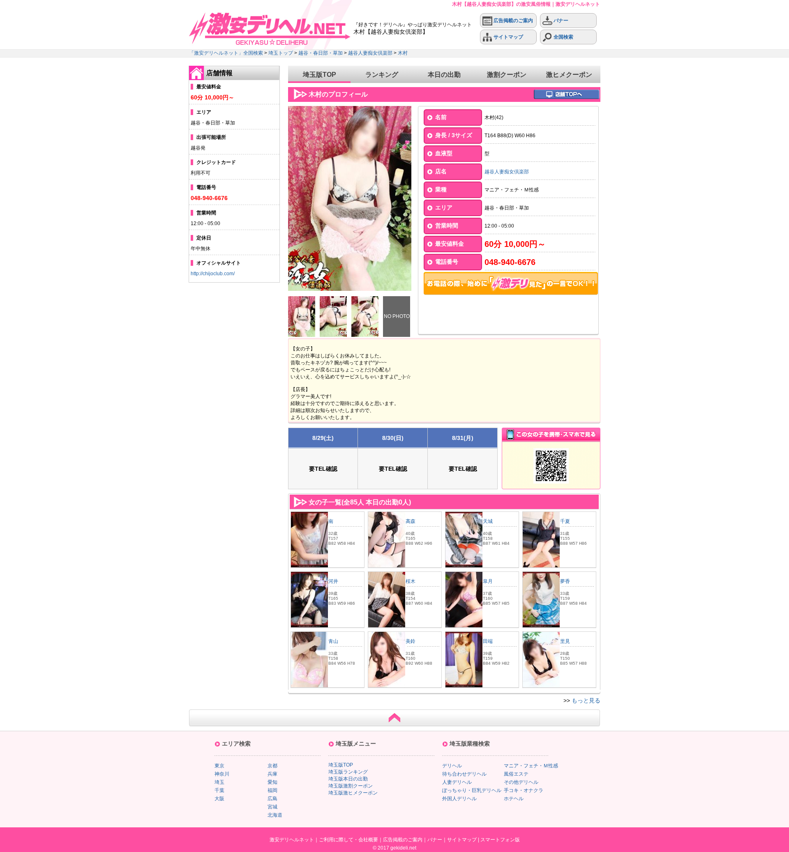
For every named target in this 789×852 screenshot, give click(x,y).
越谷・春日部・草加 (320, 53)
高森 (410, 521)
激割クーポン (506, 74)
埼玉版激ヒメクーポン (353, 793)
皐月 (488, 581)
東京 (219, 766)
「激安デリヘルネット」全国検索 (226, 53)
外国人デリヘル (459, 798)
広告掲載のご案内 (512, 20)
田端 (488, 641)
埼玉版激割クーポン (350, 786)
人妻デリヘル (457, 782)
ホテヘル (514, 798)
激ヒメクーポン (569, 74)
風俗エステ (516, 774)
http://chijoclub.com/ (213, 273)
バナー (560, 20)
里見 (565, 641)
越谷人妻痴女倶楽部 (370, 53)
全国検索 (562, 37)
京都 (272, 766)
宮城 (272, 807)
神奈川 (222, 774)
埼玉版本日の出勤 (348, 779)
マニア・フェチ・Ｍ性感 (531, 766)
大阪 (219, 798)
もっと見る (586, 700)
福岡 (272, 790)
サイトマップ (507, 37)
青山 (333, 641)
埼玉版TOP (319, 74)
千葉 (219, 790)
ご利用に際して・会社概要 (348, 840)
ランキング (381, 74)
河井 (333, 581)
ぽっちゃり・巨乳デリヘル (471, 790)
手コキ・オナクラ (523, 790)
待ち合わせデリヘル (464, 774)
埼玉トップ (280, 53)
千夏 (565, 521)
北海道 (275, 815)
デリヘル (452, 766)
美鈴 (410, 641)
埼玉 (219, 782)
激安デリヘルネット (292, 840)
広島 (272, 798)
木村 (403, 53)
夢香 (565, 581)
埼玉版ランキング (348, 772)
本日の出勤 (444, 74)
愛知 (272, 782)
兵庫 (272, 774)
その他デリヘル (521, 782)
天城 (488, 521)
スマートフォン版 (500, 840)
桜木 (410, 581)
